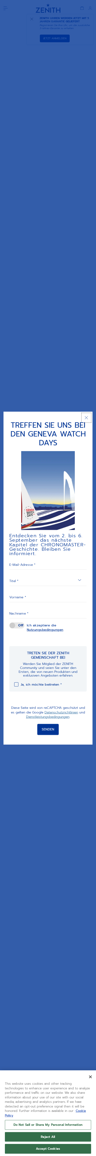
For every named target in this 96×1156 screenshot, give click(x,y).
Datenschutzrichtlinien (61, 712)
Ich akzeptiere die (45, 627)
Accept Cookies (48, 1148)
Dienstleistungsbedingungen (47, 716)
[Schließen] (86, 417)
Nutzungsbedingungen (45, 629)
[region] (48, 1113)
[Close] (90, 1077)
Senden (48, 729)
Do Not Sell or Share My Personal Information (48, 1125)
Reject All (48, 1137)
